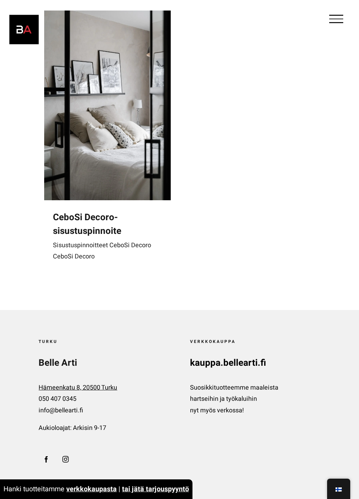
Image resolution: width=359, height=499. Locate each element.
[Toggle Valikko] (336, 19)
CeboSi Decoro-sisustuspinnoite (87, 224)
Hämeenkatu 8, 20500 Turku (78, 387)
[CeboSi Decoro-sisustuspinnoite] (107, 105)
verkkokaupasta (91, 489)
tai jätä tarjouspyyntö (155, 489)
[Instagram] (65, 459)
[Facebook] (46, 459)
